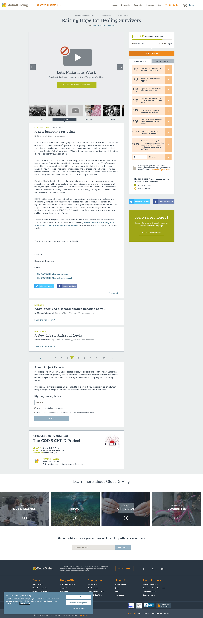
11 (66, 358)
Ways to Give (37, 584)
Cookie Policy (25, 603)
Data (169, 613)
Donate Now (151, 53)
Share (112, 120)
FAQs (117, 591)
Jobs (117, 588)
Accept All (78, 597)
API (164, 613)
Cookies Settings (78, 608)
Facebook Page (50, 452)
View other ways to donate (160, 170)
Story (40, 120)
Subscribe (123, 547)
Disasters (150, 5)
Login (192, 5)
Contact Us (119, 595)
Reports (64, 120)
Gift (173, 5)
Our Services (92, 584)
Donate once (140, 61)
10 (60, 358)
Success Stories (149, 595)
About (115, 5)
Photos (88, 120)
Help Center (124, 568)
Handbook (64, 591)
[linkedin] (162, 568)
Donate (47, 5)
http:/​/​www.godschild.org (52, 450)
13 (77, 358)
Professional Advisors (41, 591)
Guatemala (107, 15)
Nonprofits (125, 5)
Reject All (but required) (78, 603)
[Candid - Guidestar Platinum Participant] (140, 605)
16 (95, 358)
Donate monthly (163, 61)
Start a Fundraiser (151, 233)
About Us (121, 580)
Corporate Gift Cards (96, 591)
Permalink (113, 293)
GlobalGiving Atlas (95, 595)
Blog (159, 5)
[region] (48, 603)
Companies (138, 5)
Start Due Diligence (67, 584)
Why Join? (63, 588)
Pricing (159, 613)
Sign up (52, 418)
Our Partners (93, 588)
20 (104, 358)
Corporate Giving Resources (154, 588)
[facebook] (143, 568)
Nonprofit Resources (151, 584)
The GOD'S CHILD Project (103, 25)
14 (83, 358)
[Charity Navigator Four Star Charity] (132, 605)
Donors (37, 580)
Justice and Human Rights (85, 15)
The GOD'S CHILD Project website (52, 274)
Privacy (139, 613)
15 (89, 358)
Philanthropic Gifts (39, 588)
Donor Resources (149, 591)
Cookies (147, 613)
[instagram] (153, 568)
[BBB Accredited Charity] (150, 605)
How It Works (120, 584)
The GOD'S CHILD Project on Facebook (54, 278)
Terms (153, 613)
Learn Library (152, 580)
